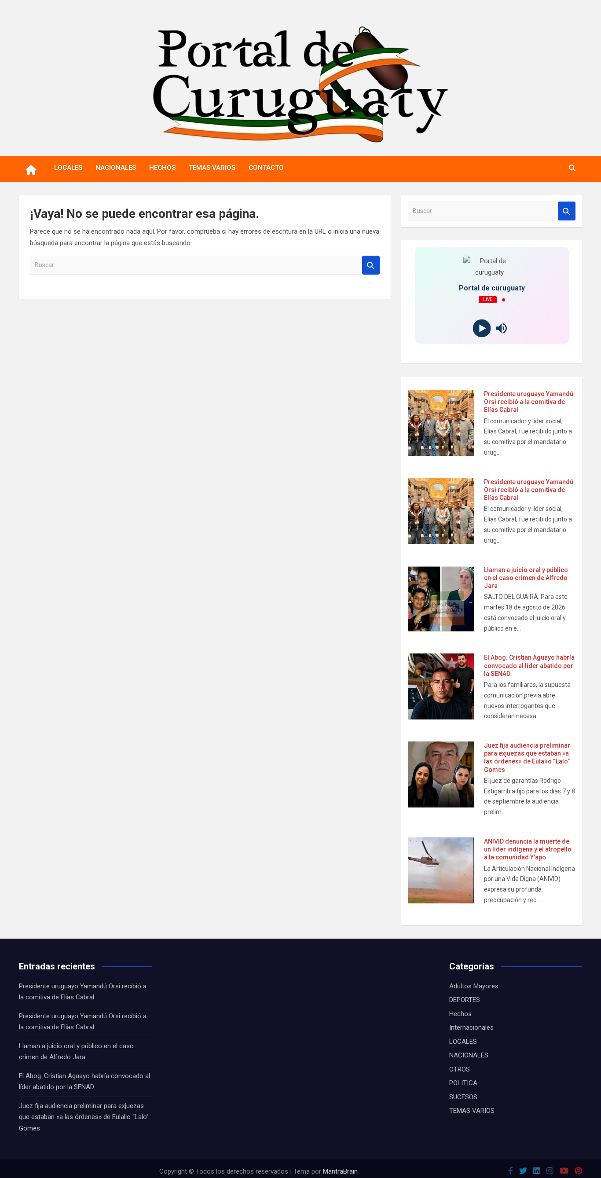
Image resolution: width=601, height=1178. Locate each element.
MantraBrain (340, 1171)
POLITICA (463, 1083)
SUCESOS (463, 1097)
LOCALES (68, 168)
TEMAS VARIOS (212, 168)
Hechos (460, 1014)
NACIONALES (115, 168)
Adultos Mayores (473, 986)
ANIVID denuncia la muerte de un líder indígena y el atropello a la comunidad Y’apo (528, 849)
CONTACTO (266, 168)
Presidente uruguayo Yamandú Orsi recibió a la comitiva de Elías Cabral (528, 401)
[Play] (482, 328)
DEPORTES (464, 1000)
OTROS (459, 1069)
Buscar (371, 265)
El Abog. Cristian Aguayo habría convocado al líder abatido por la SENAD (529, 665)
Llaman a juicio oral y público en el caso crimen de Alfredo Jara (526, 577)
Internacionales (471, 1027)
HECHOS (162, 168)
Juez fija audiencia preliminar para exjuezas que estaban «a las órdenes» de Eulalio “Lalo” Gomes (84, 1117)
